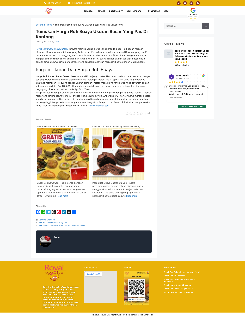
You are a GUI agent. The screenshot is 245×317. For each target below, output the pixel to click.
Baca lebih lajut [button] (175, 98)
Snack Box (114, 10)
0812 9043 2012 (54, 3)
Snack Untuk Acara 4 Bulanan (177, 285)
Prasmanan (154, 10)
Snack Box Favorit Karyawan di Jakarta (57, 126)
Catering (42, 220)
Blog (166, 10)
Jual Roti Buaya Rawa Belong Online (54, 222)
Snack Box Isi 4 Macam (174, 276)
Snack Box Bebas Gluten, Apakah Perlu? (182, 272)
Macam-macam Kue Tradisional (178, 292)
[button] (116, 11)
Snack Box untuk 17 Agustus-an (178, 289)
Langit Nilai (148, 314)
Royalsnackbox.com (99, 105)
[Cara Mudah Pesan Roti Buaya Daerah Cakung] (118, 179)
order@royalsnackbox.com (83, 3)
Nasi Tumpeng (134, 10)
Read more (62, 196)
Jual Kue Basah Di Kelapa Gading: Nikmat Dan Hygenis (62, 225)
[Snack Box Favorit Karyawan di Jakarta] (63, 179)
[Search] (205, 26)
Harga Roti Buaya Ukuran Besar (52, 49)
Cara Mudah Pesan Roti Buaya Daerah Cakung (116, 126)
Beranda (88, 10)
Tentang (100, 10)
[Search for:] (183, 26)
